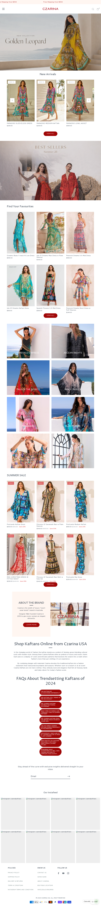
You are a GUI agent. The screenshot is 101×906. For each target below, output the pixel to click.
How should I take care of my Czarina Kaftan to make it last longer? (50, 735)
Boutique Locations (45, 885)
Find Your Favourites (20, 206)
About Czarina (43, 881)
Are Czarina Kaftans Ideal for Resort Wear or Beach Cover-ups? (50, 720)
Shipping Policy (14, 877)
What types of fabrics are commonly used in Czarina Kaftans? (50, 712)
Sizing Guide (41, 877)
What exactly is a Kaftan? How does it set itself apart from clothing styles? (50, 742)
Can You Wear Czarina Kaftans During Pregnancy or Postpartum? (50, 727)
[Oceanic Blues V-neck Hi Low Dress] (21, 232)
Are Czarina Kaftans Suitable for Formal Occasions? (48, 705)
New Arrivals (48, 74)
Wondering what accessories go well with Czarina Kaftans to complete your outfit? (50, 751)
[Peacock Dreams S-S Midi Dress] (80, 232)
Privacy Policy (13, 872)
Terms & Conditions (15, 885)
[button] (12, 100)
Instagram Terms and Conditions (21, 889)
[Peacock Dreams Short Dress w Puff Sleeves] (80, 285)
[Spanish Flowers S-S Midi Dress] (50, 285)
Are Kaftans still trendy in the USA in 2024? (50, 698)
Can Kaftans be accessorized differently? (50, 692)
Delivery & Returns (15, 881)
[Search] (93, 9)
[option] (50, 170)
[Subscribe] (68, 776)
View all (50, 133)
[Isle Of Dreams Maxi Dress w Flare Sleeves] (50, 232)
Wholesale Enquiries (45, 889)
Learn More (31, 624)
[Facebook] (58, 873)
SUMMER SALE (16, 475)
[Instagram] (68, 873)
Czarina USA (45, 898)
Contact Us (41, 872)
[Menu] (3, 9)
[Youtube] (63, 873)
